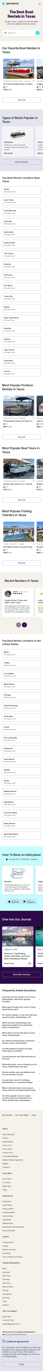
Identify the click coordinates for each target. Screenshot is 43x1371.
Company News (8, 1242)
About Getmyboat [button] (9, 1134)
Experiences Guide (9, 1249)
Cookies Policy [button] (8, 1153)
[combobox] (18, 33)
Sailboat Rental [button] (8, 1223)
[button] (18, 69)
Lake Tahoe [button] (7, 1276)
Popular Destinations (11, 1263)
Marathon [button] (6, 1305)
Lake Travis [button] (6, 1283)
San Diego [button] (6, 1279)
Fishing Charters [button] (8, 1209)
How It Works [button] (7, 1179)
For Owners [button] (6, 1182)
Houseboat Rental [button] (9, 1212)
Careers (5, 1138)
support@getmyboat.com (11, 1324)
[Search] (37, 32)
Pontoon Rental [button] (8, 1216)
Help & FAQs (7, 1316)
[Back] (18, 624)
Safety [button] (5, 1190)
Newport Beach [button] (8, 1287)
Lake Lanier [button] (6, 1272)
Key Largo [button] (6, 1298)
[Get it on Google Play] (29, 902)
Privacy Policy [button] (11, 1356)
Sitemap (5, 1163)
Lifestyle (5, 1246)
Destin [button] (5, 1301)
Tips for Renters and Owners (12, 1257)
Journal (6, 1237)
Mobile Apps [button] (7, 1186)
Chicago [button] (5, 1290)
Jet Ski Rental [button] (7, 1205)
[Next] (24, 624)
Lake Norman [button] (7, 1294)
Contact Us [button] (6, 1167)
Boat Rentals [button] (7, 1201)
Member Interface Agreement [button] (13, 1160)
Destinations (7, 1253)
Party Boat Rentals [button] (9, 1230)
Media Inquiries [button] (8, 1142)
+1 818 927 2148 (8, 1320)
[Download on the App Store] (14, 902)
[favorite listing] (33, 81)
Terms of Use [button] (21, 1350)
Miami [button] (4, 1268)
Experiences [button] (8, 1196)
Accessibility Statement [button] (10, 1156)
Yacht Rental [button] (7, 1220)
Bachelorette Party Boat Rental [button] (13, 1227)
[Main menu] (39, 4)
